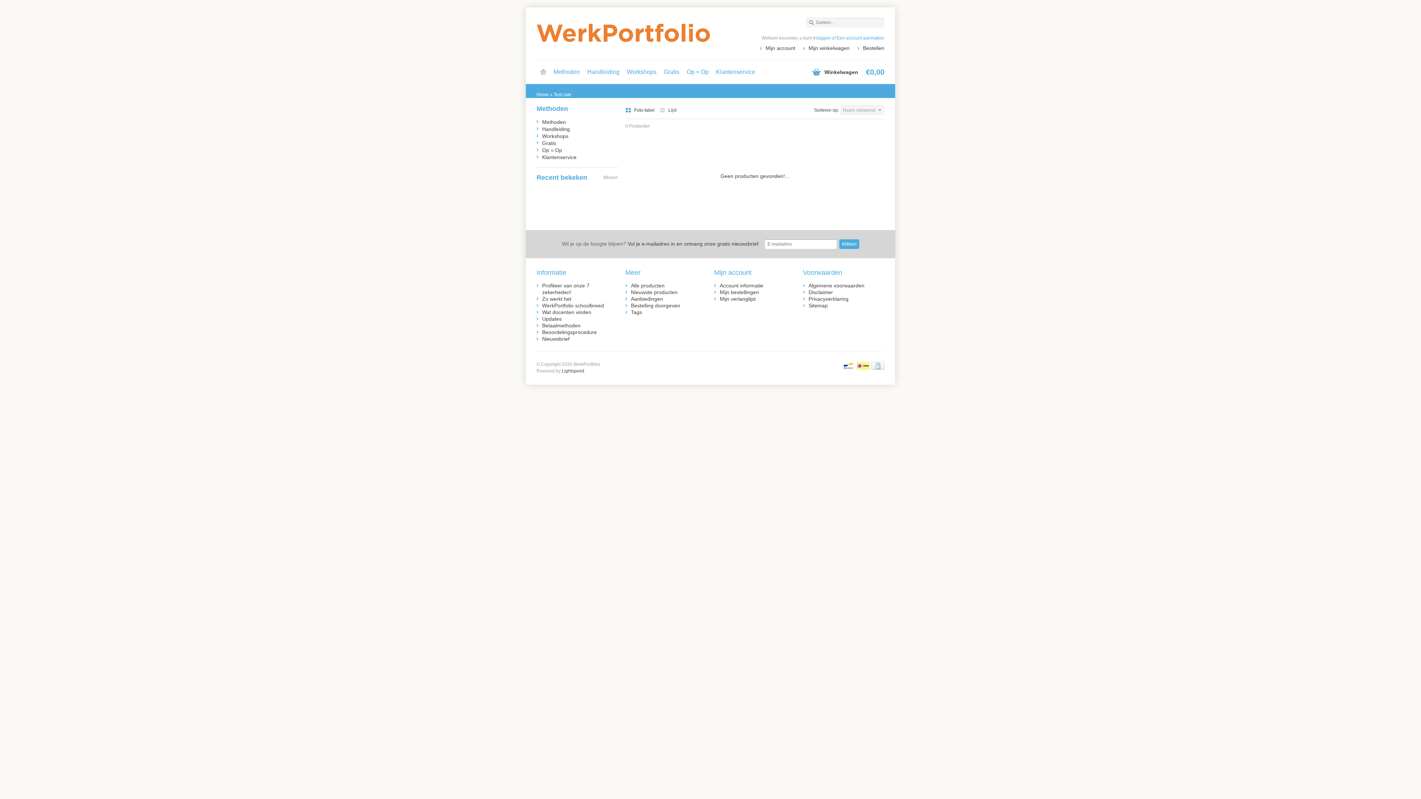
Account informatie (741, 286)
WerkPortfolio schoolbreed (573, 306)
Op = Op (698, 72)
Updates (552, 319)
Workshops (641, 72)
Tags (636, 312)
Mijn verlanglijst (738, 299)
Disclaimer (821, 292)
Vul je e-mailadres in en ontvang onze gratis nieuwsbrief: (661, 244)
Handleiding (603, 72)
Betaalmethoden (561, 325)
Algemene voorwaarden (836, 286)
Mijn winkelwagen (829, 48)
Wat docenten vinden (566, 312)
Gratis (671, 72)
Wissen (610, 177)
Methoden (567, 72)
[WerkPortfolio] (623, 33)
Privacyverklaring (829, 299)
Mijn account (780, 48)
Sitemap (818, 306)
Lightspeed (573, 371)
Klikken (849, 244)
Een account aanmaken (860, 38)
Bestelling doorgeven (655, 306)
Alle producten (648, 286)
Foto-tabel (645, 110)
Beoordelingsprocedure (569, 332)
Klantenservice (735, 72)
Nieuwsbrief (556, 339)
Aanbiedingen (647, 299)
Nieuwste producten (654, 292)
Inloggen (822, 38)
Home (543, 72)
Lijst (672, 110)
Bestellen (873, 48)
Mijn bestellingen (739, 292)
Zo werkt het (556, 299)
